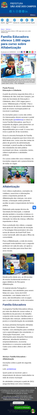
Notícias (8, 29)
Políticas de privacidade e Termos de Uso (16, 399)
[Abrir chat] (33, 411)
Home (2, 29)
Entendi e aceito (18, 403)
